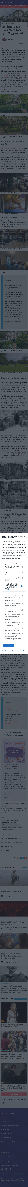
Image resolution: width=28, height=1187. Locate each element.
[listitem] (14, 563)
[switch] (22, 567)
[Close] (25, 536)
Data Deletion (5, 650)
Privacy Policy (22, 650)
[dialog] (14, 593)
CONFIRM (8, 645)
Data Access (14, 650)
